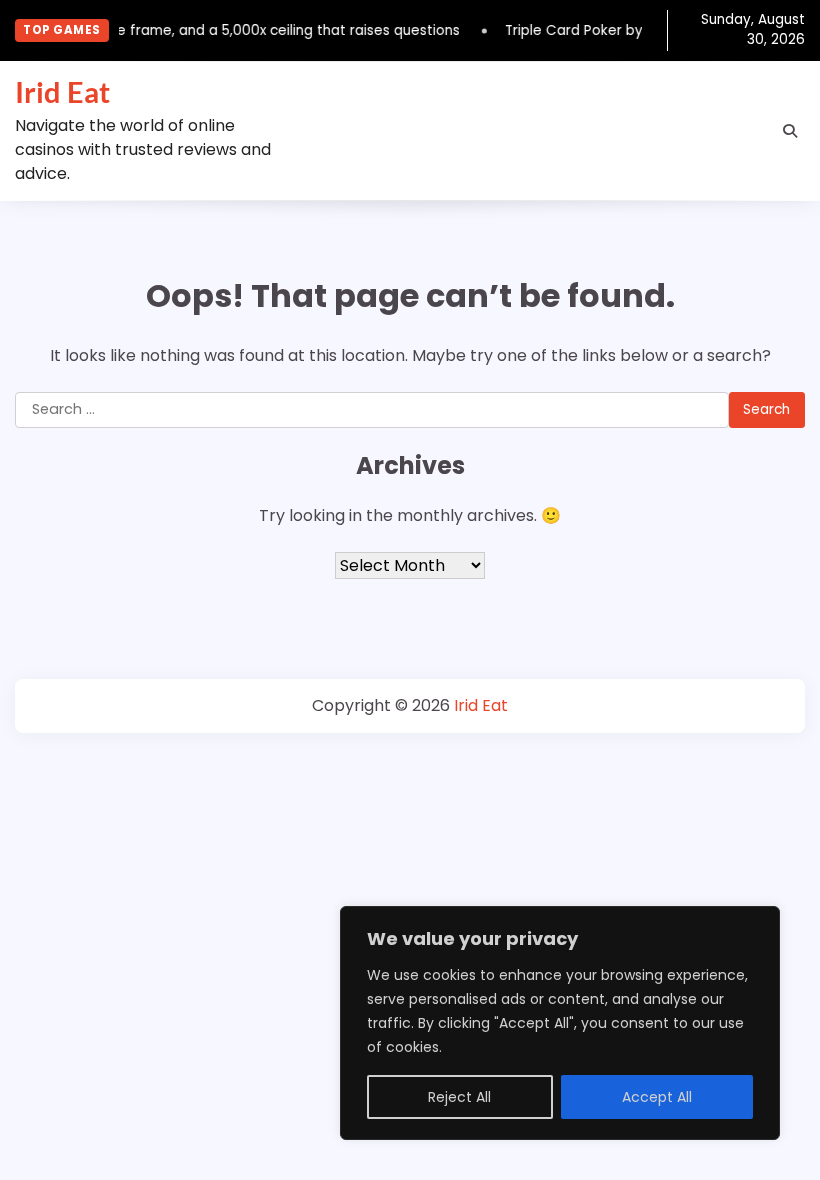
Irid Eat (62, 91)
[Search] (790, 131)
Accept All (657, 1097)
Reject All (459, 1097)
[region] (560, 1023)
